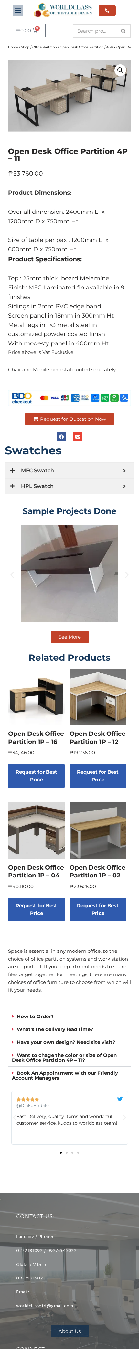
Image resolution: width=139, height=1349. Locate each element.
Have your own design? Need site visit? (66, 1042)
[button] (18, 10)
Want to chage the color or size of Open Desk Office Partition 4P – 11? (64, 1057)
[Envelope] (77, 436)
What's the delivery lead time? (55, 1029)
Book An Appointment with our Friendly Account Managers (65, 1075)
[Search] (123, 31)
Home (13, 47)
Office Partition (44, 47)
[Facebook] (61, 436)
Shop (25, 47)
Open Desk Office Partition (81, 47)
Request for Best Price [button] (36, 776)
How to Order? (35, 1016)
